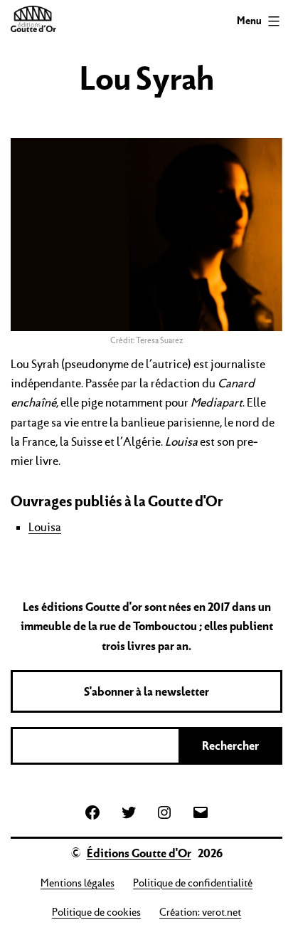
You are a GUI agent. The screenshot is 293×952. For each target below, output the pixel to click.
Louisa (44, 527)
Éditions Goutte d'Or (139, 853)
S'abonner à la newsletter (146, 691)
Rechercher (230, 745)
